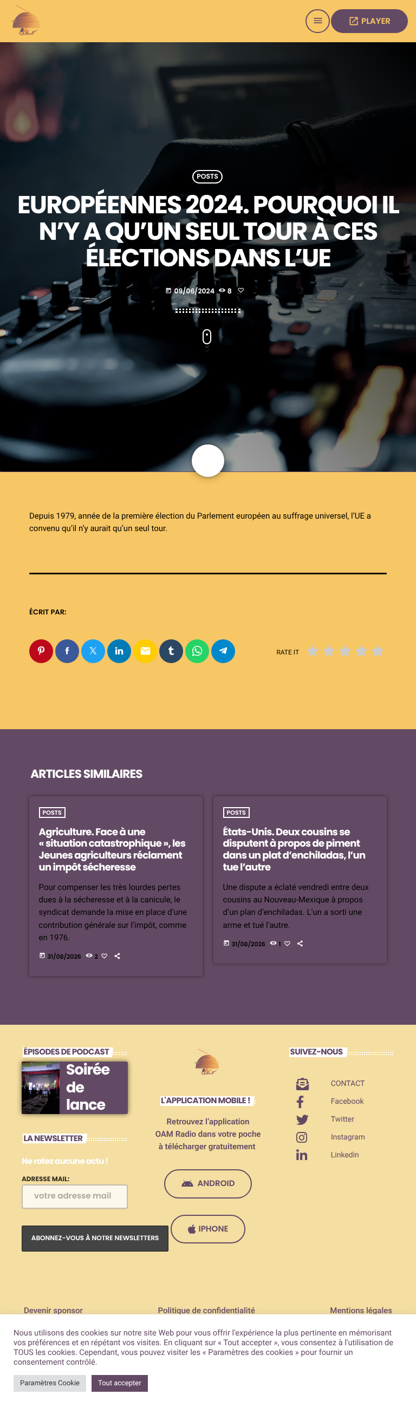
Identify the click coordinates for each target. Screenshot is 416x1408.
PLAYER (369, 21)
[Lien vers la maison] (27, 21)
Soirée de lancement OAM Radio (93, 1114)
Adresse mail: (45, 1179)
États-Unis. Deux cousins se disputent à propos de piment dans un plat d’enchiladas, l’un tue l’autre (294, 850)
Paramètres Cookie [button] (50, 1383)
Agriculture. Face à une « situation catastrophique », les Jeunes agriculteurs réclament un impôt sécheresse (112, 850)
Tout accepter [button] (119, 1383)
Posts (207, 176)
